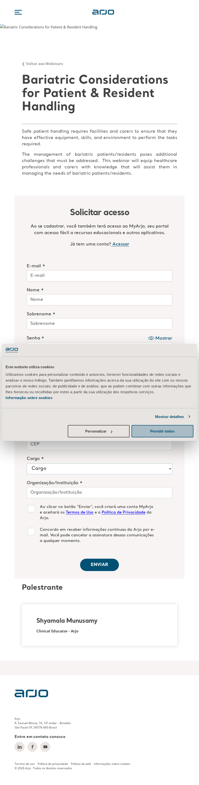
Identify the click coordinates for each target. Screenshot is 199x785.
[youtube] (45, 747)
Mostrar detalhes (169, 417)
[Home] (31, 695)
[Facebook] (32, 747)
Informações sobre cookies (112, 764)
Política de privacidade (53, 764)
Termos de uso (25, 764)
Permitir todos (162, 431)
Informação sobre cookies (29, 398)
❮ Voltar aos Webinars (42, 63)
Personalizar (96, 431)
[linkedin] (20, 747)
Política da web (81, 764)
